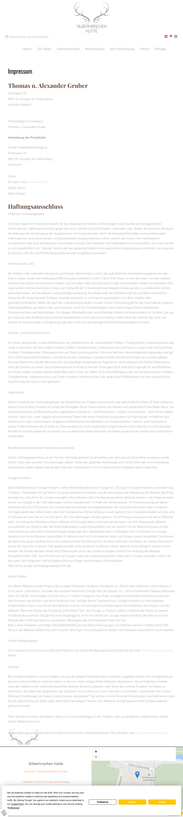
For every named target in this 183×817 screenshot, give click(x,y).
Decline (132, 802)
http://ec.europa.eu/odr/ (158, 650)
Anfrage (160, 49)
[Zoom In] (96, 751)
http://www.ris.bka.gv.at (151, 733)
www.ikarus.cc (37, 182)
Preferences (102, 802)
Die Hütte (44, 49)
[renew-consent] (4, 813)
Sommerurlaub (68, 49)
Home (27, 49)
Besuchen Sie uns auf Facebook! (29, 37)
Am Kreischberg (122, 49)
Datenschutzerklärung (47, 771)
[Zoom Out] (96, 757)
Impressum (29, 771)
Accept (162, 802)
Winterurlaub (95, 49)
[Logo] (91, 18)
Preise (144, 49)
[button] (137, 774)
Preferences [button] (13, 808)
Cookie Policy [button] (17, 804)
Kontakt (63, 771)
